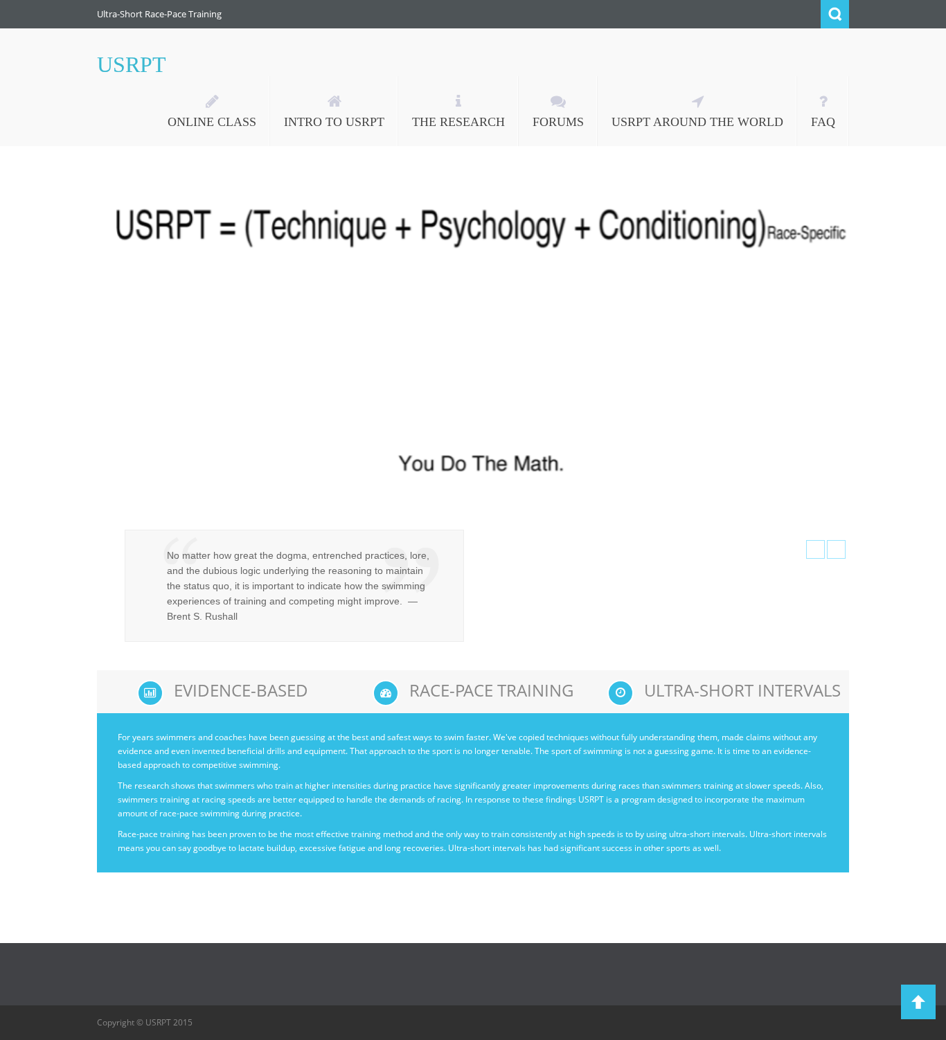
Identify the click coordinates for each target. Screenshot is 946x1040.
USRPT (131, 64)
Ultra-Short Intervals (742, 690)
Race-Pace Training (491, 690)
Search (835, 14)
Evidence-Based (241, 690)
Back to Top (918, 1002)
